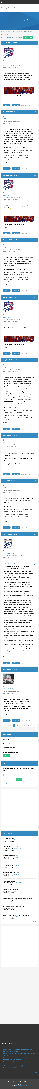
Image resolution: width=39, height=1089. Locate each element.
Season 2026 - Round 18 (10, 889)
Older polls (9, 782)
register (9, 37)
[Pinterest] (10, 2)
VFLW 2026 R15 (8, 864)
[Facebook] (2, 2)
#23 (35, 112)
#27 (35, 360)
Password (6, 744)
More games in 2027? (9, 881)
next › (36, 729)
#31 (35, 669)
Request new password (10, 752)
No (5, 775)
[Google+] (8, 2)
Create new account (9, 747)
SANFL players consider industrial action (16, 915)
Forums (9, 31)
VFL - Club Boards (17, 31)
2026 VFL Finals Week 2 (10, 847)
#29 (35, 481)
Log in (3, 37)
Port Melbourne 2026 (9, 838)
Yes (5, 773)
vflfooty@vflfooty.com (21, 1085)
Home (4, 31)
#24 (35, 175)
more (34, 921)
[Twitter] (5, 2)
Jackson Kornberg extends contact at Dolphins (17, 898)
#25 (35, 240)
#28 (35, 435)
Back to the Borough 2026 (11, 872)
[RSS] (13, 2)
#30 (35, 534)
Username (6, 739)
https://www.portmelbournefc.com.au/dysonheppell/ (20, 564)
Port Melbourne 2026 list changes (13, 906)
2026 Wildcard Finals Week (11, 855)
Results (8, 784)
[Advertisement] (19, 809)
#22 (35, 43)
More (36, 1072)
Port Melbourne (28, 31)
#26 (35, 297)
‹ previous (3, 725)
